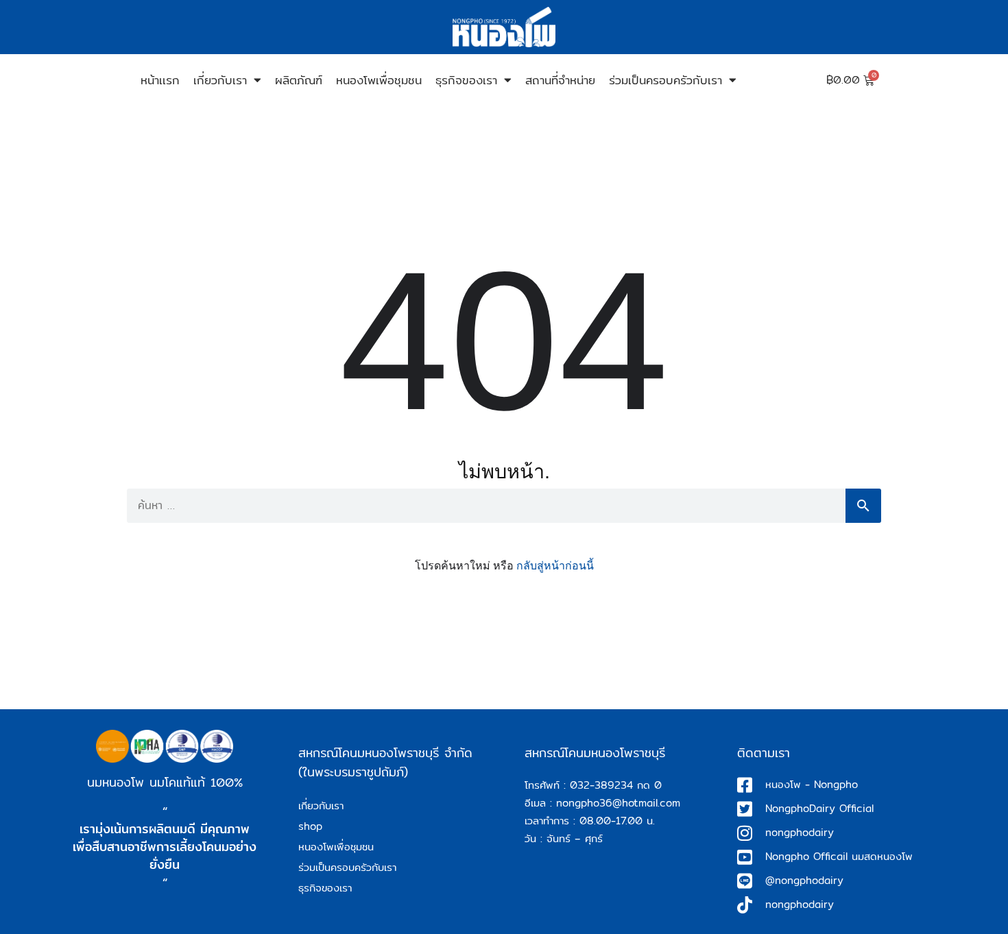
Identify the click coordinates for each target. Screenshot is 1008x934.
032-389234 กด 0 (616, 785)
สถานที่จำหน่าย (560, 80)
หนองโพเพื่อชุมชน (379, 80)
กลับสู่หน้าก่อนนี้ (555, 566)
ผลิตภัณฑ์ (298, 80)
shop (310, 826)
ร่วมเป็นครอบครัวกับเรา (665, 80)
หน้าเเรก (160, 80)
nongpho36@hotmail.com (618, 803)
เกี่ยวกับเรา (220, 80)
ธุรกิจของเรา (466, 80)
